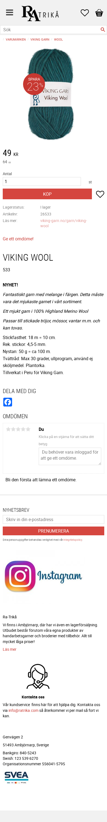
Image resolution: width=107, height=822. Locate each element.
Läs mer (9, 649)
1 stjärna (8, 429)
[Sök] (103, 29)
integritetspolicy (72, 540)
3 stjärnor (18, 429)
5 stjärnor (28, 429)
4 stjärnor (23, 429)
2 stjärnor (13, 429)
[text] (53, 153)
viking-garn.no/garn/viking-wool (63, 223)
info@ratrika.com (23, 710)
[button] (87, 13)
